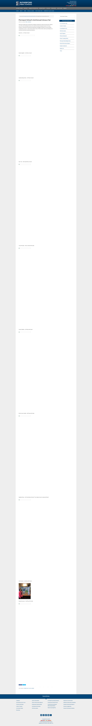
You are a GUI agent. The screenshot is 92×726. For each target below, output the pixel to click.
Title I (61, 50)
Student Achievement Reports (69, 704)
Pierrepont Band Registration (65, 40)
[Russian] (74, 5)
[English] (67, 5)
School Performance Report (65, 43)
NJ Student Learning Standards (53, 700)
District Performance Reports (37, 702)
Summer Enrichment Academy (69, 708)
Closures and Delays (20, 704)
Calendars (18, 700)
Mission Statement (63, 35)
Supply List (62, 48)
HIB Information (63, 30)
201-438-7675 (73, 4)
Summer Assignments (67, 706)
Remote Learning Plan (52, 707)
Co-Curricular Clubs (63, 23)
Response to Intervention (68, 700)
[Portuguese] (73, 5)
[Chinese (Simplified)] (66, 5)
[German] (69, 5)
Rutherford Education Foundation (70, 702)
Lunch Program (62, 33)
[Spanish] (75, 5)
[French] (68, 5)
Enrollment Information (36, 706)
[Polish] (47, 720)
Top (89, 723)
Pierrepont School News (29, 688)
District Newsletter (35, 700)
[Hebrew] (70, 5)
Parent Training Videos (64, 38)
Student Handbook (63, 45)
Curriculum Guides (19, 708)
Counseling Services (63, 28)
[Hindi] (71, 5)
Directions (18, 710)
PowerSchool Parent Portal (53, 702)
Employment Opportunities (37, 704)
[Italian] (72, 5)
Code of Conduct (63, 25)
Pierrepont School (24, 3)
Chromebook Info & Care (20, 702)
